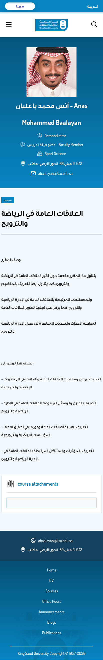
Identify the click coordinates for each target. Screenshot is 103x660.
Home (51, 569)
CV (51, 580)
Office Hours (51, 601)
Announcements (51, 611)
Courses (52, 590)
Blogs (51, 622)
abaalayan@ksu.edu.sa (55, 173)
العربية (92, 6)
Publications (51, 632)
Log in (20, 6)
